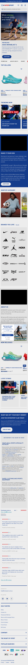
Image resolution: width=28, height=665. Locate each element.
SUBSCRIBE (7, 335)
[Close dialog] (25, 325)
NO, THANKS (7, 337)
